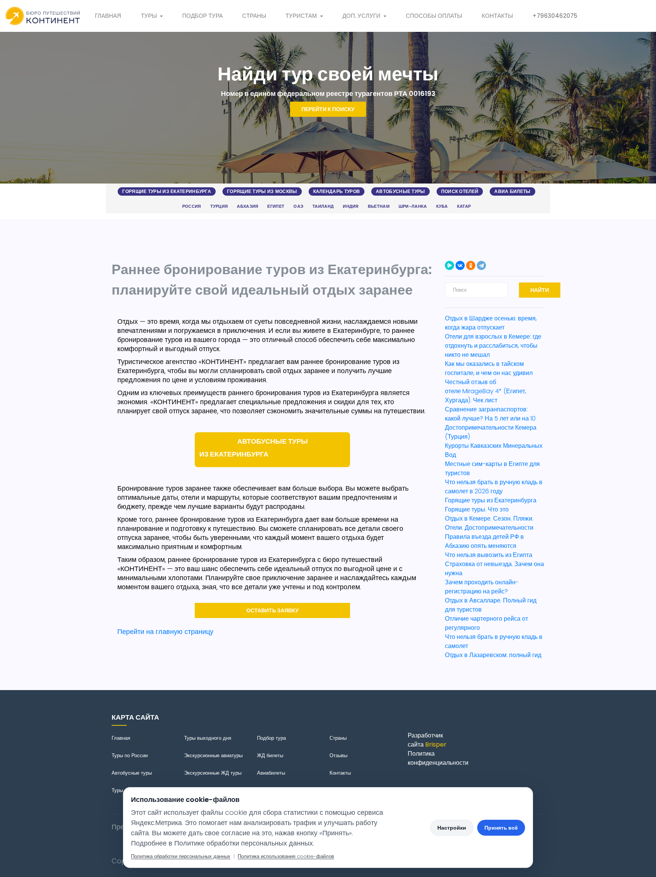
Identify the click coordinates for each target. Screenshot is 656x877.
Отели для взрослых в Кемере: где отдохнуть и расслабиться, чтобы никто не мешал (493, 345)
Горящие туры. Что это (477, 509)
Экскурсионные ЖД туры (212, 773)
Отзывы (338, 755)
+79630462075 (554, 16)
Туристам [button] (301, 16)
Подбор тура (202, 16)
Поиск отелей (460, 191)
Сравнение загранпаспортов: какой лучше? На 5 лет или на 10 (491, 414)
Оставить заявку (272, 610)
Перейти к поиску (328, 109)
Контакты (497, 16)
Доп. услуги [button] (361, 16)
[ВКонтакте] (460, 265)
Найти (539, 290)
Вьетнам (379, 206)
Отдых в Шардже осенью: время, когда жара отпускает (491, 323)
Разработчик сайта (427, 740)
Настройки (451, 828)
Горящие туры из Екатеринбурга (166, 191)
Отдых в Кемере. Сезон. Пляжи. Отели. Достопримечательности (489, 523)
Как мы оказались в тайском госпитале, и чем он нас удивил (489, 368)
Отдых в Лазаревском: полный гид (493, 655)
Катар (464, 206)
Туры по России (130, 755)
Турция (219, 206)
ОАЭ (298, 206)
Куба (442, 206)
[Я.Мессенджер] (449, 265)
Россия (191, 206)
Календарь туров (336, 191)
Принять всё (501, 828)
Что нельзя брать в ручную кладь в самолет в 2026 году (493, 487)
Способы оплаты (434, 16)
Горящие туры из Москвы (262, 191)
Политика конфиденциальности (438, 758)
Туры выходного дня (207, 738)
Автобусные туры (400, 191)
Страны (254, 16)
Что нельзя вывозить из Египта (488, 555)
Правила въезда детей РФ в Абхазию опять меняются (484, 541)
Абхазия (247, 206)
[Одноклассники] (470, 265)
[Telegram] (481, 265)
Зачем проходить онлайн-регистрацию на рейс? (482, 587)
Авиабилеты (271, 773)
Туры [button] (149, 16)
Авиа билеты (512, 191)
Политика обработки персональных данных (180, 856)
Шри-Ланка (413, 206)
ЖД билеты (270, 755)
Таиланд (323, 206)
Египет (275, 206)
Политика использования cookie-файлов (286, 856)
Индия (351, 206)
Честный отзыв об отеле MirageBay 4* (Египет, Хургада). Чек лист (485, 391)
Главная (108, 16)
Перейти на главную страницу (165, 631)
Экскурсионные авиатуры (213, 755)
